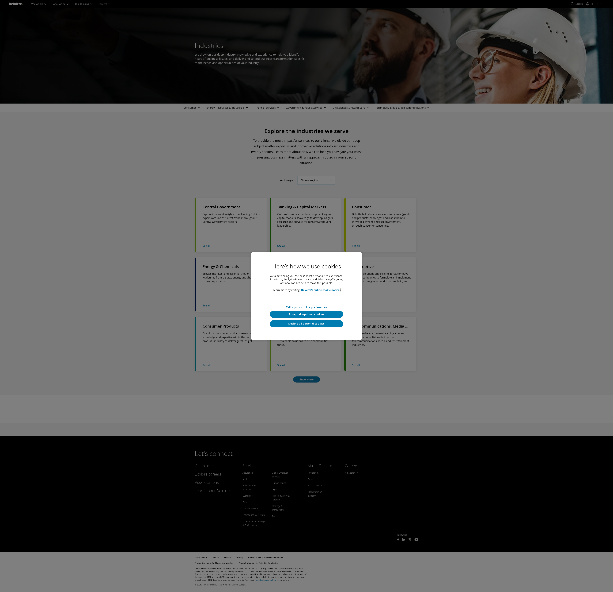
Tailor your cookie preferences (306, 307)
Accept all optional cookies (306, 314)
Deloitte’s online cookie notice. (320, 290)
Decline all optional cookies (306, 323)
